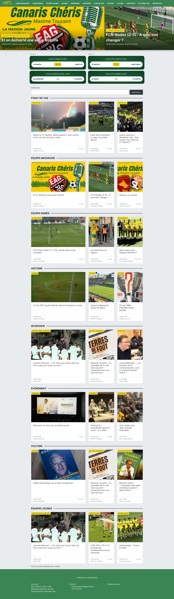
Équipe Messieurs (22, 3)
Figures (65, 3)
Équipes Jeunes (52, 3)
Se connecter (143, 3)
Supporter (131, 3)
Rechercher (35, 88)
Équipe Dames (38, 3)
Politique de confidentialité (87, 578)
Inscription (157, 3)
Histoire (110, 3)
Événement (75, 3)
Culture (120, 3)
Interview (87, 3)
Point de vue (99, 3)
